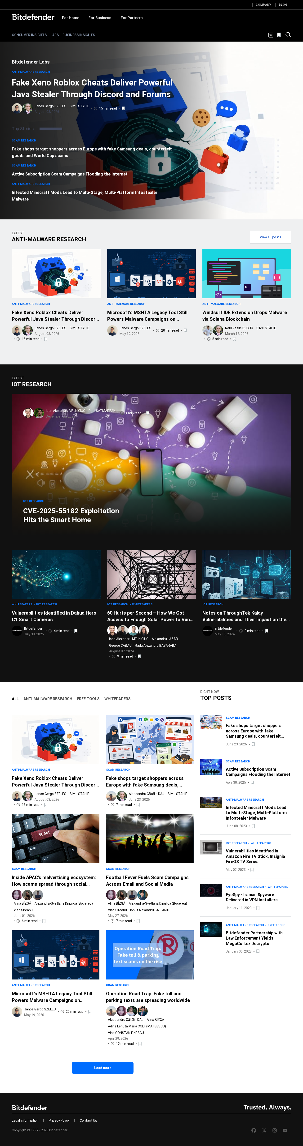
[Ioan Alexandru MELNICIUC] (28, 413)
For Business (100, 18)
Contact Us (88, 1120)
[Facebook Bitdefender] (254, 1130)
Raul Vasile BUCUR (239, 328)
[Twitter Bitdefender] (264, 1130)
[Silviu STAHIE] (27, 108)
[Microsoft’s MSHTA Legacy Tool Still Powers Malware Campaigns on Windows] (151, 273)
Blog (283, 4)
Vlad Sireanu (23, 910)
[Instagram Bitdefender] (274, 1130)
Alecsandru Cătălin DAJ (146, 794)
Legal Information (25, 1120)
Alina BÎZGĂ (22, 903)
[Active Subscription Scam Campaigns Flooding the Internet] (211, 772)
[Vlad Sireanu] (38, 895)
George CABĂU (120, 645)
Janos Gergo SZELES (50, 106)
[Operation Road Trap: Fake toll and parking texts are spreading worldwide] (150, 954)
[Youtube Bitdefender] (285, 1130)
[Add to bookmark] (123, 108)
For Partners (132, 18)
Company (263, 4)
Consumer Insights (29, 35)
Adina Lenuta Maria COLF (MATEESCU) (137, 1026)
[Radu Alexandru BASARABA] (143, 630)
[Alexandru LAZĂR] (123, 630)
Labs (54, 35)
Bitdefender (33, 628)
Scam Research (24, 140)
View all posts (270, 237)
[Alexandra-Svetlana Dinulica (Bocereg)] (27, 895)
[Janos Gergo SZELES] (17, 108)
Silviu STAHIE (79, 106)
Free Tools (276, 925)
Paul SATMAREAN (102, 411)
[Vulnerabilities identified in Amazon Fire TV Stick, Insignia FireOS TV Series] (211, 856)
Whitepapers (22, 604)
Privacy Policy (59, 1120)
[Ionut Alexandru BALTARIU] (142, 895)
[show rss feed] (270, 35)
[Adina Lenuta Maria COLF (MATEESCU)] (132, 1011)
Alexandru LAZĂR (165, 639)
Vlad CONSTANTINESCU (126, 1033)
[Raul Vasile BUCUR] (207, 330)
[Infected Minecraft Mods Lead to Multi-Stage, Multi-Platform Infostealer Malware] (211, 813)
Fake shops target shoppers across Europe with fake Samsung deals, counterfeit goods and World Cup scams (92, 152)
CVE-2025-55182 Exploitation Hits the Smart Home (71, 515)
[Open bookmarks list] (279, 35)
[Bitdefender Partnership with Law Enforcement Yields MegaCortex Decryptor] (211, 938)
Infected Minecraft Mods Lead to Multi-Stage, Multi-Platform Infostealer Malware (84, 195)
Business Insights (78, 35)
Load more (102, 1068)
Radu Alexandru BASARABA (155, 645)
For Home (70, 18)
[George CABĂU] (133, 630)
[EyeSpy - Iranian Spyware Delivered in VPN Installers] (211, 897)
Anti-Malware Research (31, 71)
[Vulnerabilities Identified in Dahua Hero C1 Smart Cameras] (56, 574)
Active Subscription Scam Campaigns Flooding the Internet (70, 173)
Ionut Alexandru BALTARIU (149, 910)
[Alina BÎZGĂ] (17, 895)
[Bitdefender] (33, 16)
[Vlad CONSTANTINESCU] (142, 1011)
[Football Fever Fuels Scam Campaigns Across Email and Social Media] (150, 838)
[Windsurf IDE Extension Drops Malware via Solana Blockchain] (246, 273)
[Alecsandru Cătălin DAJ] (111, 796)
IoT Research (33, 501)
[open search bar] (288, 35)
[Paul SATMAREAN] (39, 413)
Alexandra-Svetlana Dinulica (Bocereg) (64, 903)
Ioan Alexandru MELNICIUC (65, 411)
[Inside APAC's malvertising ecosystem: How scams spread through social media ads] (55, 838)
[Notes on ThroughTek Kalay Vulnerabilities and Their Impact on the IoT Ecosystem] (246, 574)
